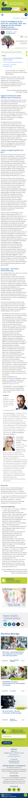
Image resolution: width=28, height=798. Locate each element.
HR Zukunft (20, 649)
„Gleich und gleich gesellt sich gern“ (13, 62)
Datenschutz (12, 796)
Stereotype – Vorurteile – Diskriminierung (10, 65)
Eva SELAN (13, 691)
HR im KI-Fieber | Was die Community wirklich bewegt (11, 712)
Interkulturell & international (12, 618)
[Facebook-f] (18, 790)
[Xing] (14, 790)
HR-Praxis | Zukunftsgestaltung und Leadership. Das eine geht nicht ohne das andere (12, 653)
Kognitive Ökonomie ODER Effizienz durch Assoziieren (13, 59)
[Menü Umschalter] (2, 15)
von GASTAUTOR (10, 33)
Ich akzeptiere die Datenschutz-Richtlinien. (13, 739)
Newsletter (10, 579)
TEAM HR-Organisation (13, 719)
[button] (5, 624)
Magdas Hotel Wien (13, 383)
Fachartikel (24, 18)
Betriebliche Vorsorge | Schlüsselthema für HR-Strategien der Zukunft (13, 683)
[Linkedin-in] (9, 790)
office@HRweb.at (14, 754)
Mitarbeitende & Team (17, 679)
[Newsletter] (3, 580)
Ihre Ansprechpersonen (14, 756)
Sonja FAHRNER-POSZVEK (14, 660)
